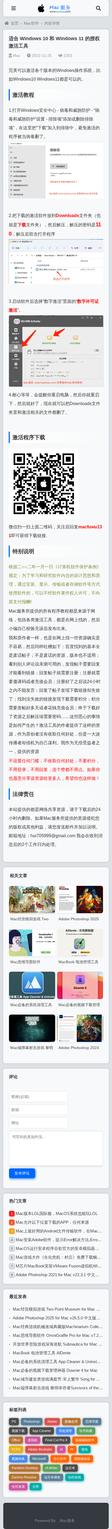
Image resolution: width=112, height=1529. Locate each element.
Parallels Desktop (25, 1468)
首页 (14, 23)
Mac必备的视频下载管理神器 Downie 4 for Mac (55, 1370)
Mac (16, 55)
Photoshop (32, 1421)
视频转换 (18, 1459)
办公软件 (59, 1459)
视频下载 (18, 1431)
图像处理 (71, 1421)
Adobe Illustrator (40, 1449)
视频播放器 (82, 1459)
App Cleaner (41, 1431)
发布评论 (22, 1173)
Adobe (52, 1421)
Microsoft (39, 1459)
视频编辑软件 (85, 1440)
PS (14, 1421)
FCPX (16, 1449)
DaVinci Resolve (24, 1477)
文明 (35, 1487)
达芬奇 (70, 1468)
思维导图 (91, 1421)
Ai (61, 1449)
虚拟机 (33, 1440)
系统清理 (65, 1431)
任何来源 (18, 1487)
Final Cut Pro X (56, 1440)
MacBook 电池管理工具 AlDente (42, 1353)
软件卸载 (85, 1431)
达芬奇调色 (52, 1477)
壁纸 (84, 1449)
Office (16, 1440)
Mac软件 (31, 23)
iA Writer (51, 1468)
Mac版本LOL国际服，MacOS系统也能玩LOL (57, 1213)
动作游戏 (74, 1477)
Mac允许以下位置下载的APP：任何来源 (52, 1222)
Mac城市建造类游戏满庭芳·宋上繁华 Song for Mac (58, 1379)
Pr (72, 1449)
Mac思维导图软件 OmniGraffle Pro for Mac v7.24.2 (58, 1335)
